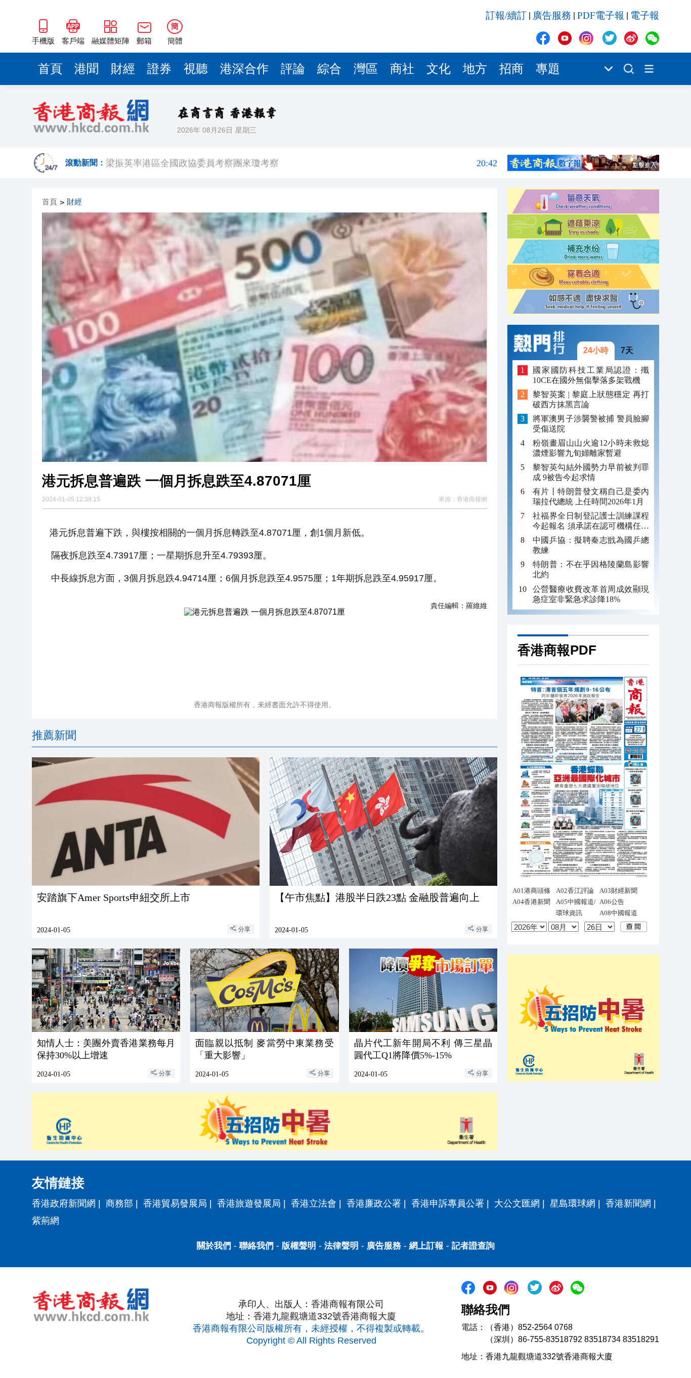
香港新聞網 (628, 1203)
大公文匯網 (517, 1203)
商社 (402, 68)
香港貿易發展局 (175, 1203)
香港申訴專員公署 (447, 1203)
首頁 (50, 68)
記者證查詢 (473, 1246)
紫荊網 (45, 1221)
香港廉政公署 (374, 1203)
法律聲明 (341, 1246)
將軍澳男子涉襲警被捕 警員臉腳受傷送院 (591, 423)
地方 (475, 68)
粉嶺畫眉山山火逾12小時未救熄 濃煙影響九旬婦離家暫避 (591, 448)
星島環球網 (572, 1203)
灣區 (366, 68)
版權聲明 (299, 1246)
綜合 (329, 68)
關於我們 (214, 1246)
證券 (159, 68)
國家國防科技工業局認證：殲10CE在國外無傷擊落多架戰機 (591, 375)
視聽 (196, 68)
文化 (438, 68)
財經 (123, 68)
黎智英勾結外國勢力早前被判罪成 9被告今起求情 (591, 472)
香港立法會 (313, 1203)
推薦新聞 (54, 735)
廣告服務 (552, 15)
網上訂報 (426, 1246)
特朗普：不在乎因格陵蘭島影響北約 (591, 570)
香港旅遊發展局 (249, 1203)
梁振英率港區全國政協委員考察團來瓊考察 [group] (301, 163)
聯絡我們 (256, 1246)
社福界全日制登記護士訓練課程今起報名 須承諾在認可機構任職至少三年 (591, 522)
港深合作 (244, 68)
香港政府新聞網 (64, 1203)
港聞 (86, 68)
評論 (293, 68)
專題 (548, 68)
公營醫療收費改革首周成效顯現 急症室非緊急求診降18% (591, 594)
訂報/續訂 (506, 15)
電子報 (644, 15)
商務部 (119, 1203)
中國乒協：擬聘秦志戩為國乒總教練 (591, 545)
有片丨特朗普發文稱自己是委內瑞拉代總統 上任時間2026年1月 (591, 497)
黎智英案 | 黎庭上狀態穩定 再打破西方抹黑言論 (591, 399)
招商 (511, 68)
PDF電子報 (600, 15)
